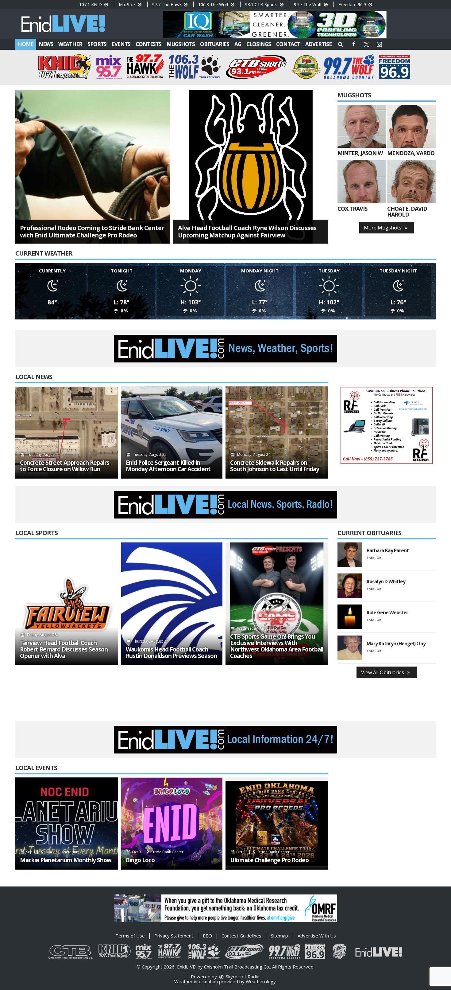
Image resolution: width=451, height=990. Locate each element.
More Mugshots (383, 227)
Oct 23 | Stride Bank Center (262, 852)
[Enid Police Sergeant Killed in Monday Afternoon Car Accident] (171, 432)
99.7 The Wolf (308, 4)
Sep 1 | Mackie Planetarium (52, 852)
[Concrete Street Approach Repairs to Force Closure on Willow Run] (66, 432)
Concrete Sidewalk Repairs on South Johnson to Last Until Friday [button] (274, 466)
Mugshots (181, 44)
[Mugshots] (361, 126)
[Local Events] (66, 823)
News (46, 44)
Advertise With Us (317, 936)
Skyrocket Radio (242, 976)
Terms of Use (130, 936)
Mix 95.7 (128, 4)
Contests (148, 44)
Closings (258, 44)
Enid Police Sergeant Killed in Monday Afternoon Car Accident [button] (168, 466)
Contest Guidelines (241, 936)
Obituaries (214, 44)
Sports (96, 44)
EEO (207, 936)
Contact (288, 44)
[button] (340, 44)
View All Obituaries (383, 672)
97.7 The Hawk (167, 4)
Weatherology (261, 981)
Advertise (318, 44)
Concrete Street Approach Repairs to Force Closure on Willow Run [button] (64, 466)
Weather (70, 44)
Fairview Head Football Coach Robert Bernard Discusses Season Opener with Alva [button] (64, 649)
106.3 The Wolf (213, 4)
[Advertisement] (275, 24)
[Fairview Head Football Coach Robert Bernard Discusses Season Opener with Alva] (66, 603)
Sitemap (279, 936)
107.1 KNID (91, 4)
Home (25, 44)
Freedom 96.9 (352, 4)
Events (121, 44)
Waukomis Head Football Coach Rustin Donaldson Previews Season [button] (171, 652)
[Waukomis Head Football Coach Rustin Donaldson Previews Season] (171, 603)
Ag (237, 44)
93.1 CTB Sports (262, 4)
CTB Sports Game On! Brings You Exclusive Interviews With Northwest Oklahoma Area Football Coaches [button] (276, 646)
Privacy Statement (173, 936)
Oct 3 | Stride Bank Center (157, 852)
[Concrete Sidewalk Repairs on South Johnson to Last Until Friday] (277, 432)
